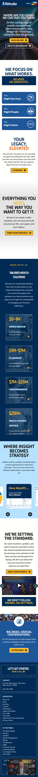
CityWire (6, 736)
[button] (19, 327)
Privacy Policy (8, 720)
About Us (6, 699)
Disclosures (7, 709)
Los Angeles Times (9, 752)
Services (6, 704)
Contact (5, 706)
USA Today (6, 754)
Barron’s (6, 733)
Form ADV (6, 716)
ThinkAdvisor (7, 742)
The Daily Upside (9, 731)
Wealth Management (10, 738)
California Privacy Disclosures (13, 718)
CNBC (5, 745)
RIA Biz (5, 740)
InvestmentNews (9, 749)
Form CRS (6, 713)
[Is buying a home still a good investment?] (19, 585)
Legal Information (9, 711)
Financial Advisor (9, 747)
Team (4, 702)
